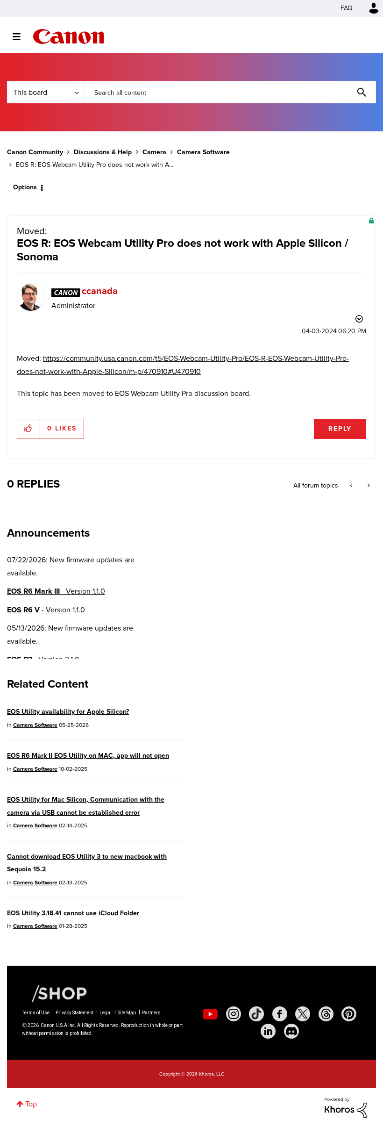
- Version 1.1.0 (56, 591)
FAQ (346, 8)
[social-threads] (326, 1013)
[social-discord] (291, 1031)
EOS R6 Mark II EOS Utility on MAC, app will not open (88, 756)
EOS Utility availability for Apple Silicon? (68, 712)
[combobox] (230, 92)
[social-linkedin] (268, 1031)
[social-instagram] (233, 1013)
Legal (105, 1012)
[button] (28, 428)
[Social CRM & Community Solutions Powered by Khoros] (346, 1106)
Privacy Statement (74, 1012)
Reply (340, 429)
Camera (154, 152)
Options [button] (25, 187)
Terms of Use (36, 1012)
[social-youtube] (210, 1013)
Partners (151, 1012)
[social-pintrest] (348, 1013)
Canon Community (68, 36)
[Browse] (21, 36)
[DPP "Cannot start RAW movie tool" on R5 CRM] (368, 486)
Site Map (127, 1012)
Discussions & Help (103, 152)
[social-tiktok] (256, 1013)
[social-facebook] (279, 1013)
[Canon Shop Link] (54, 993)
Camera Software (203, 152)
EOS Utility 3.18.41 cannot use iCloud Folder (73, 913)
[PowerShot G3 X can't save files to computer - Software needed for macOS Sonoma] (352, 486)
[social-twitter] (302, 1013)
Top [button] (31, 1103)
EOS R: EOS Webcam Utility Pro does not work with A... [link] (94, 165)
